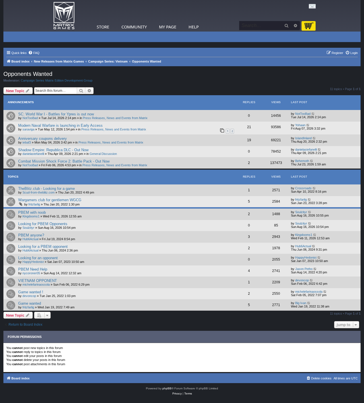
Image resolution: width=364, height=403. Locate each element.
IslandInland (303, 138)
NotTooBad (30, 118)
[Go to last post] (313, 113)
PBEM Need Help (32, 269)
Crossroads (303, 188)
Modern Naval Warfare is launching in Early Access (60, 125)
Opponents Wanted (27, 74)
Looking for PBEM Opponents (42, 224)
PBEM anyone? (31, 235)
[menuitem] (34, 52)
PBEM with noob (32, 212)
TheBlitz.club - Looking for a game (46, 188)
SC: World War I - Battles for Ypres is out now (56, 114)
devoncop (302, 280)
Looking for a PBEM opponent (43, 246)
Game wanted (29, 303)
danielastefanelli (33, 153)
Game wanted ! (30, 292)
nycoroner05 (31, 273)
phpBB (166, 388)
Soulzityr (301, 212)
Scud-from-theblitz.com (38, 192)
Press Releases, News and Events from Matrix (115, 118)
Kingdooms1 (31, 216)
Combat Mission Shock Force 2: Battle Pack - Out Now (63, 161)
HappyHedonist (33, 261)
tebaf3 (26, 142)
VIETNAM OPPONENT (37, 281)
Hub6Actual (30, 239)
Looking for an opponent (38, 258)
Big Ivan (300, 303)
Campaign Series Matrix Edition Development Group (56, 80)
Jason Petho (304, 269)
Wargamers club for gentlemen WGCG (49, 200)
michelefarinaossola (36, 284)
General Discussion (103, 153)
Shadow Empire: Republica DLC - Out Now (53, 150)
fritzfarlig (34, 204)
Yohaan (300, 125)
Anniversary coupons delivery (42, 138)
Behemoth (302, 161)
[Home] (64, 16)
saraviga (28, 129)
